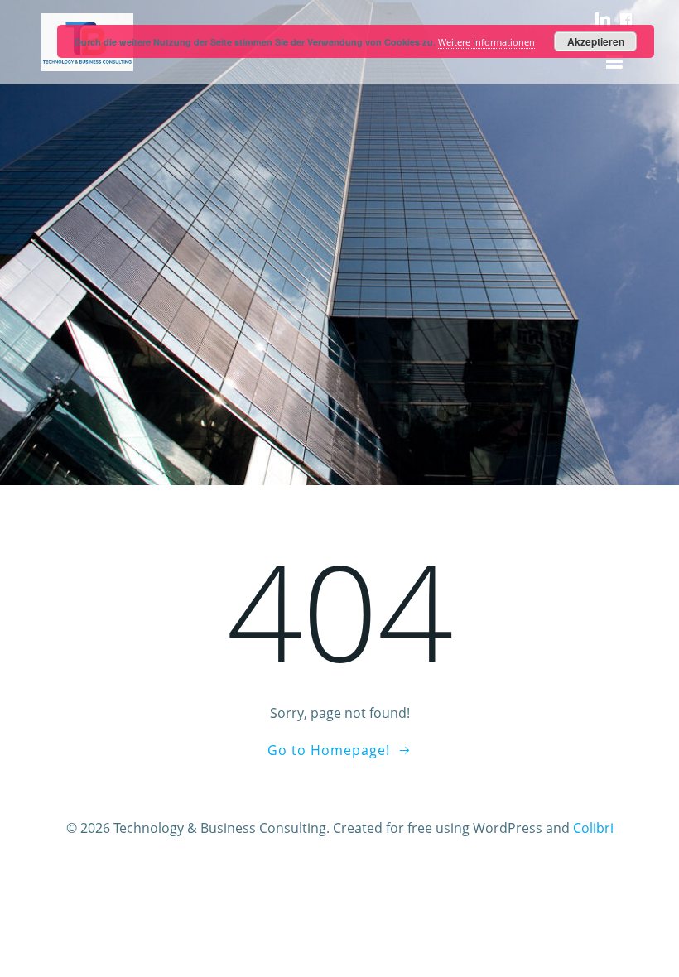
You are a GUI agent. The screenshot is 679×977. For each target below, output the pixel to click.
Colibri (593, 828)
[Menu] (614, 62)
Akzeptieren (595, 41)
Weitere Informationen (486, 42)
